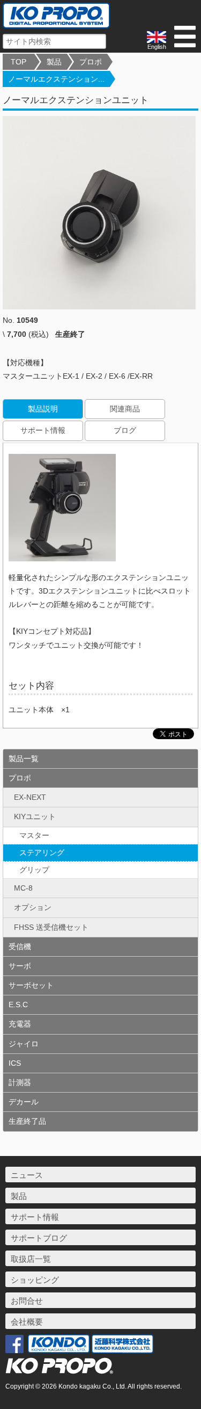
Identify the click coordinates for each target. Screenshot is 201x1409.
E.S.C (18, 1004)
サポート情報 (42, 430)
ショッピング (35, 1279)
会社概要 (27, 1321)
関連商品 (125, 408)
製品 (54, 61)
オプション (32, 907)
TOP (18, 61)
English (156, 47)
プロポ (90, 61)
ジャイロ (24, 1043)
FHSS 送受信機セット (51, 927)
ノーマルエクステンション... (56, 79)
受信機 (20, 946)
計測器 (20, 1082)
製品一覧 (24, 758)
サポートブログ (39, 1237)
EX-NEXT (30, 797)
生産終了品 (27, 1121)
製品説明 (43, 408)
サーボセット (31, 985)
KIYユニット (35, 816)
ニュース (27, 1175)
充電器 (20, 1024)
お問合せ (27, 1300)
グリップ (34, 869)
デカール (24, 1101)
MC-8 (23, 888)
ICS (15, 1063)
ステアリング (41, 852)
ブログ (125, 430)
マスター (34, 835)
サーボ (20, 966)
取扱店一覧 (31, 1258)
